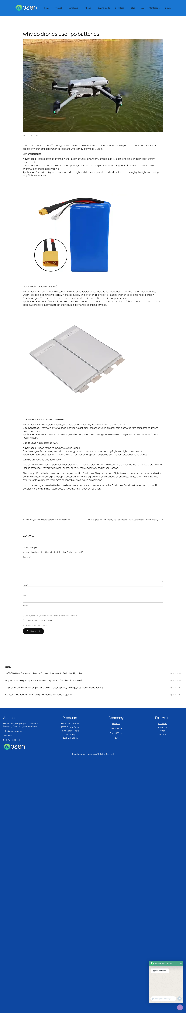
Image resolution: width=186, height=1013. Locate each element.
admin (31, 135)
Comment (27, 557)
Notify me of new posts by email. (35, 625)
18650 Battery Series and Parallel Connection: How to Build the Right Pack (44, 673)
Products (70, 717)
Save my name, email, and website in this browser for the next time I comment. (51, 616)
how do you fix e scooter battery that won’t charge (48, 519)
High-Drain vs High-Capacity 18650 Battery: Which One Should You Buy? (43, 680)
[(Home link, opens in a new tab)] (26, 8)
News (116, 738)
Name (25, 585)
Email (25, 595)
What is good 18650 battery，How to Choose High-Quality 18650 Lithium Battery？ (124, 519)
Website (25, 606)
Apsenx (93, 754)
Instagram (162, 727)
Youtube (162, 734)
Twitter (162, 730)
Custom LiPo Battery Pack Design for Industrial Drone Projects (38, 694)
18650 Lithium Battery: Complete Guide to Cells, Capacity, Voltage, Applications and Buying (54, 687)
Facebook (162, 723)
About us (116, 723)
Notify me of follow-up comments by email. (39, 620)
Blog (36, 135)
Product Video (116, 733)
